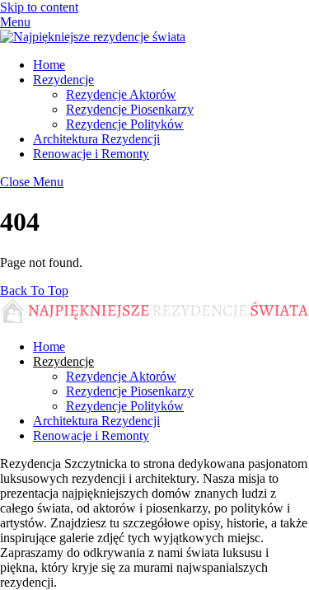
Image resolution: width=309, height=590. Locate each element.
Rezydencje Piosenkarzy (130, 109)
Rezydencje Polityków (125, 124)
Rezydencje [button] (63, 361)
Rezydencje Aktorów (121, 94)
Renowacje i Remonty (91, 154)
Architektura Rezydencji (96, 139)
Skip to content (39, 7)
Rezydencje (63, 80)
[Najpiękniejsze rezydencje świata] (92, 37)
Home (49, 65)
